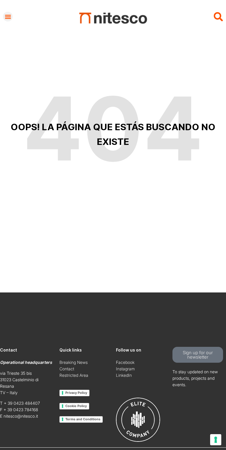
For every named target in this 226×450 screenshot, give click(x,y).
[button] (8, 16)
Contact (66, 368)
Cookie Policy (76, 406)
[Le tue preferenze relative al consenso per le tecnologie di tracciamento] (215, 439)
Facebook (125, 362)
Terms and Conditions (82, 419)
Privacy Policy (76, 393)
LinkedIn (124, 375)
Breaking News (73, 362)
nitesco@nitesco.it (21, 416)
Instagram (125, 368)
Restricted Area (73, 375)
